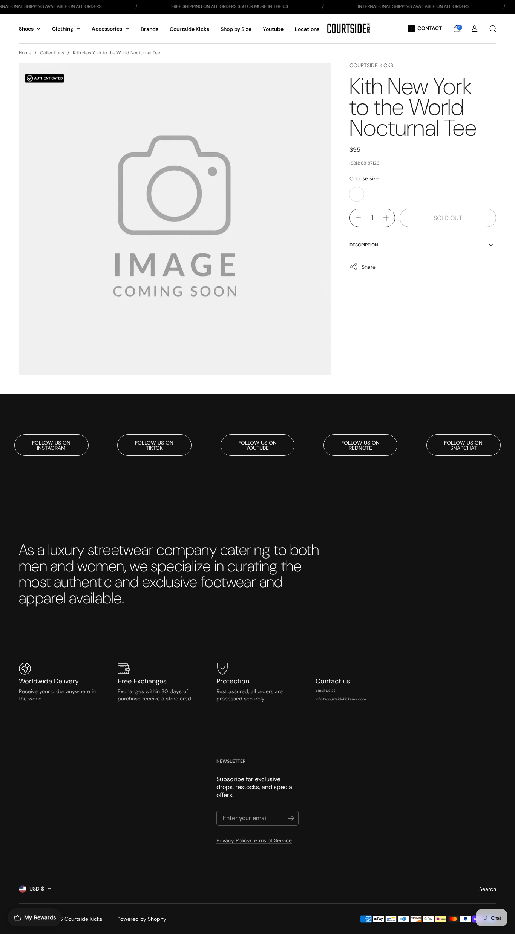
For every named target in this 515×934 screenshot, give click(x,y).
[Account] (474, 28)
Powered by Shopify (141, 919)
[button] (456, 28)
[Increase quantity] (389, 218)
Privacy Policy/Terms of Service (254, 840)
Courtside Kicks (371, 65)
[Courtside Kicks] (348, 28)
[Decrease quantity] (355, 218)
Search (487, 889)
